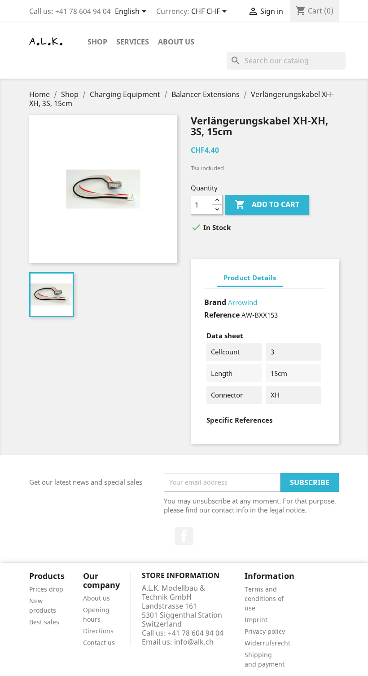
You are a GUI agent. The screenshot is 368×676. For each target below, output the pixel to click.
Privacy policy (265, 631)
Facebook (184, 536)
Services (132, 42)
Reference (222, 314)
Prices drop (46, 589)
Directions (98, 631)
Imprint (256, 619)
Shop (97, 42)
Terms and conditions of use (264, 598)
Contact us (99, 642)
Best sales (44, 622)
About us (176, 42)
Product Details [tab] (249, 277)
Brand (215, 302)
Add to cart (267, 204)
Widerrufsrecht (267, 643)
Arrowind (242, 302)
